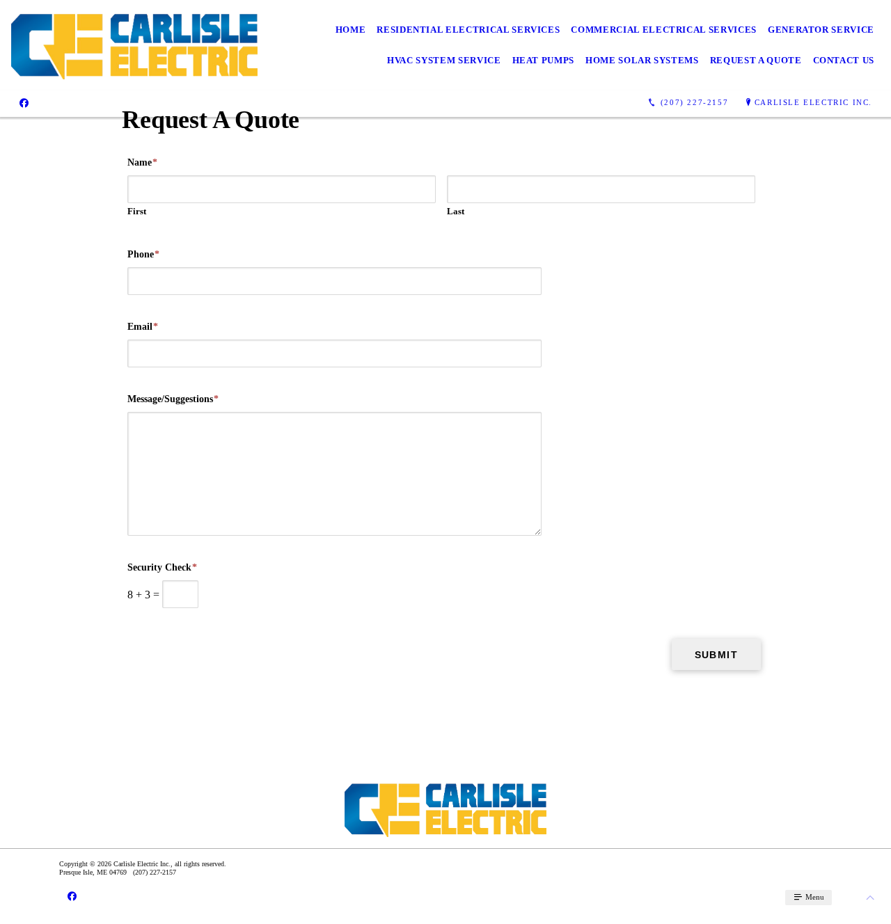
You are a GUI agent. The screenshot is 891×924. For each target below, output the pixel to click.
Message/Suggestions (173, 399)
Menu (813, 897)
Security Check (162, 567)
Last (455, 211)
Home (351, 29)
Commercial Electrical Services (664, 29)
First (136, 211)
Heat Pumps (543, 60)
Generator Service (821, 29)
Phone (143, 254)
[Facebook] (24, 102)
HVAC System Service (443, 60)
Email (142, 326)
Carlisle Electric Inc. (813, 102)
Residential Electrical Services (468, 29)
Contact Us (844, 60)
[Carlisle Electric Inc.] (134, 45)
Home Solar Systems (642, 60)
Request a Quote (756, 60)
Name (142, 162)
